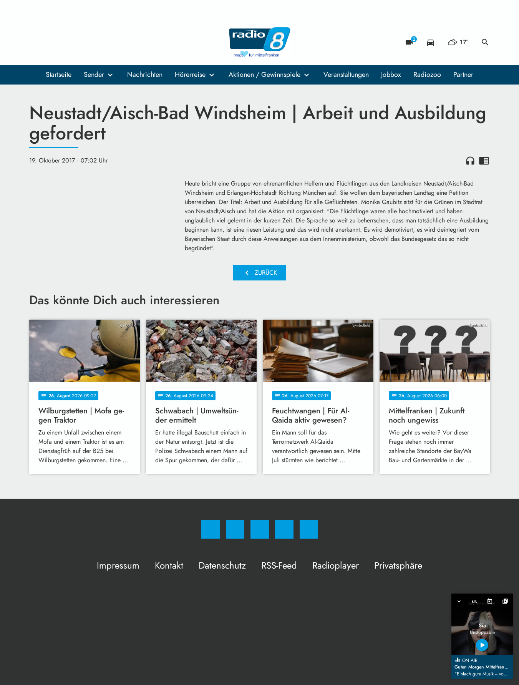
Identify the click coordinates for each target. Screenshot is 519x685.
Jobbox (391, 75)
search (485, 42)
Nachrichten (144, 75)
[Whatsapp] (67, 42)
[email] (98, 42)
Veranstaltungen (346, 75)
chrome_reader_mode (484, 160)
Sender (94, 75)
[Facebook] (37, 42)
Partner (463, 75)
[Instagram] (52, 42)
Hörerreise (190, 75)
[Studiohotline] (83, 42)
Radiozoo (427, 75)
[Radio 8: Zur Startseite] (259, 42)
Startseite (58, 75)
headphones (470, 160)
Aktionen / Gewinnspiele (264, 75)
